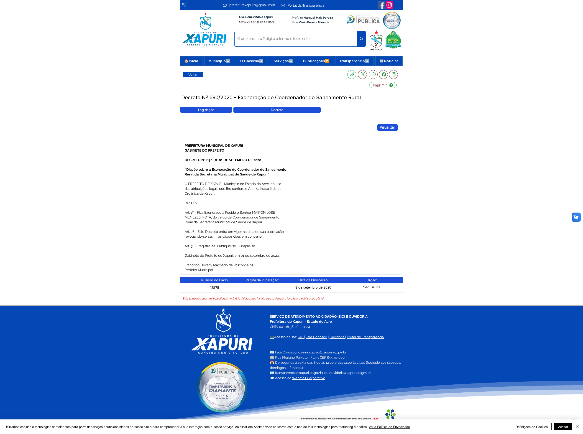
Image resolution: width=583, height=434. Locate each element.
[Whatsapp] (373, 74)
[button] (219, 61)
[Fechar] (577, 426)
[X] (362, 74)
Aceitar (563, 426)
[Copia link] (351, 74)
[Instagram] (389, 5)
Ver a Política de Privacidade (389, 426)
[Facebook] (381, 5)
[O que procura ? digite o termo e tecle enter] (361, 38)
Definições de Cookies (532, 426)
